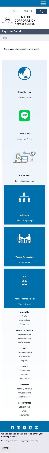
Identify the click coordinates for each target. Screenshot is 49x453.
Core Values (24, 320)
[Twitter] (24, 428)
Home (4, 38)
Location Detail (24, 97)
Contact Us (24, 324)
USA (24, 220)
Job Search (25, 379)
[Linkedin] (30, 428)
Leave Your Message (24, 181)
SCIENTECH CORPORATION (25, 18)
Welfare (24, 374)
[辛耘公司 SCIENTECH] (7, 20)
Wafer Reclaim (24, 342)
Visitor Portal (24, 262)
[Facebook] (12, 428)
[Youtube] (36, 428)
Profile (25, 316)
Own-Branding (24, 338)
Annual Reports (24, 393)
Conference (24, 397)
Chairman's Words (24, 352)
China (18, 220)
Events (24, 411)
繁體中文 (28, 11)
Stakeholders (24, 356)
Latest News (24, 407)
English (16, 11)
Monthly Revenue (24, 389)
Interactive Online (24, 139)
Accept (5, 448)
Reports (24, 360)
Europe (30, 220)
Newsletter (24, 415)
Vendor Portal (24, 304)
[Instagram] (18, 428)
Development (24, 370)
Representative (24, 334)
